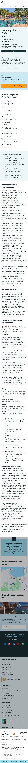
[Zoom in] (25, 568)
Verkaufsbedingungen (7, 698)
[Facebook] (5, 644)
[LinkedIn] (14, 644)
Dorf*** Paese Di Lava (7, 674)
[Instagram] (9, 644)
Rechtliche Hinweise (6, 693)
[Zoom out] (25, 571)
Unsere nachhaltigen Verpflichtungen (11, 690)
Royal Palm (4, 669)
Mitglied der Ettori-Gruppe (13, 679)
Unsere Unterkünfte (6, 710)
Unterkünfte (13, 6)
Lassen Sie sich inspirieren (13, 721)
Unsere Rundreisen (6, 705)
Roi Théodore (4, 664)
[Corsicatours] (5, 2)
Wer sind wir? (4, 688)
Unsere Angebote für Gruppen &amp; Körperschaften (11, 716)
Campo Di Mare (5, 672)
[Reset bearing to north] (25, 573)
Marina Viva (4, 662)
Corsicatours (4, 6)
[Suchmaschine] (21, 3)
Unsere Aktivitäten (6, 712)
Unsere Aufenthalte (6, 707)
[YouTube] (18, 644)
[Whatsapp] (23, 644)
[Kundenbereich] (18, 3)
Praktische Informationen (8, 695)
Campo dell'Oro (5, 667)
